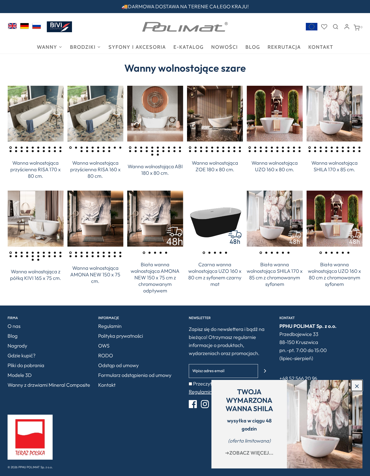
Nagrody (17, 345)
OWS (103, 345)
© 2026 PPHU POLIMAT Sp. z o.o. (30, 467)
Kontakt (320, 47)
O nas (14, 326)
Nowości (224, 47)
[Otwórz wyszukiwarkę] (335, 26)
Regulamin (110, 326)
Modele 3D (20, 375)
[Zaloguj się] (347, 27)
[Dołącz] (265, 371)
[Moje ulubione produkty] (324, 27)
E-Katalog (188, 47)
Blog (252, 47)
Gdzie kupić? (21, 355)
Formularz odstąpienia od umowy (134, 375)
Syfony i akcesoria (137, 47)
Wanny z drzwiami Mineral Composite (49, 385)
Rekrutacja (284, 47)
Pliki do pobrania (26, 365)
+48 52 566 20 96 (298, 378)
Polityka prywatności (120, 336)
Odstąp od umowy (118, 365)
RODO (105, 355)
